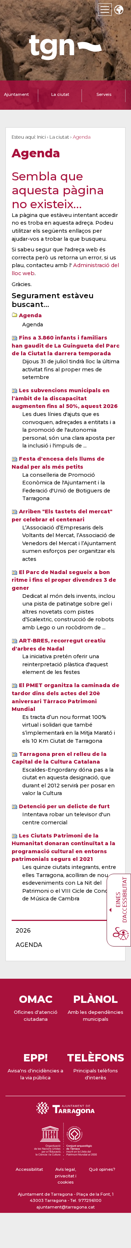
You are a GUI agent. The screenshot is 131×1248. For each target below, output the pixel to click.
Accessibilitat (29, 1169)
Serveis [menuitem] (103, 94)
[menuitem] (63, 931)
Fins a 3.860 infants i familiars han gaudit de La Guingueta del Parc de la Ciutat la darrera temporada (65, 345)
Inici (41, 137)
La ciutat (59, 137)
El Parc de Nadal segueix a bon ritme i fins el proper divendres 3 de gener (64, 580)
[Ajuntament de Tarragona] (65, 56)
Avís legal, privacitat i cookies (65, 1176)
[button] (119, 10)
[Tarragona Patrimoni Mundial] (65, 1156)
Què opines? (102, 1169)
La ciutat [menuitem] (60, 94)
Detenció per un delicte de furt (64, 806)
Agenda (30, 315)
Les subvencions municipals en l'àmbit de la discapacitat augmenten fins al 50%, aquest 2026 (65, 398)
